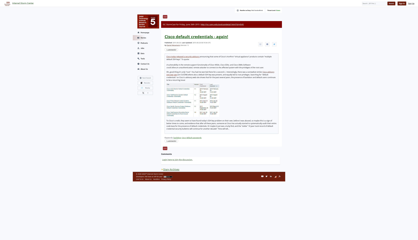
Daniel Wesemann (173, 45)
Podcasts (144, 43)
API (155, 177)
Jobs (142, 48)
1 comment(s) (171, 50)
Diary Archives (171, 169)
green (278, 10)
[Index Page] (7, 3)
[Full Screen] (260, 44)
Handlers (156, 179)
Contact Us (145, 64)
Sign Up (411, 3)
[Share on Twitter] (274, 44)
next (165, 17)
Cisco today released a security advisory (183, 56)
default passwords (193, 138)
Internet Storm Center (23, 3)
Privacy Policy (166, 179)
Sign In (402, 3)
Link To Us (139, 179)
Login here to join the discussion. (177, 159)
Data (142, 53)
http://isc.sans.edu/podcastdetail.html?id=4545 (222, 24)
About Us (144, 69)
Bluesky (147, 88)
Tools (143, 58)
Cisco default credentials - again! (196, 36)
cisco (184, 138)
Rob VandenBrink (257, 10)
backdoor (177, 138)
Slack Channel (146, 78)
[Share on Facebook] (267, 44)
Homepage (145, 32)
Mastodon (147, 83)
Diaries (143, 38)
